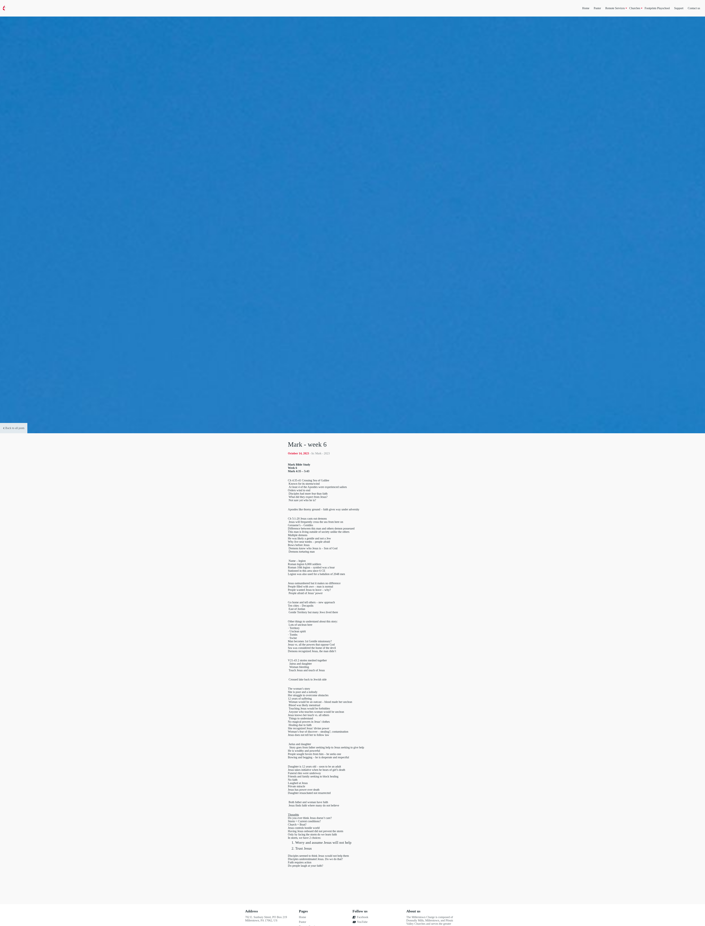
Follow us (360, 911)
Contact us (694, 8)
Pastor (597, 8)
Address (251, 911)
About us (413, 911)
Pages (303, 911)
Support (678, 8)
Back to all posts (14, 428)
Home (585, 8)
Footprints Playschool (657, 8)
